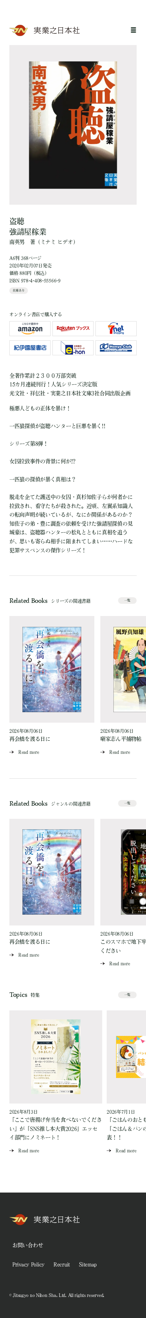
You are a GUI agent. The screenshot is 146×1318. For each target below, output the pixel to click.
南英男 (17, 242)
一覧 (127, 600)
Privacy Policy (28, 1264)
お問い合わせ (27, 1245)
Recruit (62, 1264)
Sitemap (88, 1264)
